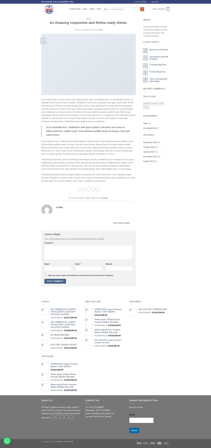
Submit (134, 430)
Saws (85, 9)
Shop (99, 9)
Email (78, 264)
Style (88, 19)
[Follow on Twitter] (166, 2)
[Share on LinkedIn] (97, 189)
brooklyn (147, 103)
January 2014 (149, 152)
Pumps (92, 9)
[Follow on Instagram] (163, 2)
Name (47, 264)
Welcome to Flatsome (158, 50)
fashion (154, 103)
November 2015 (150, 142)
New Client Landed (121, 223)
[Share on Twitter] (84, 189)
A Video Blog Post (157, 72)
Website (109, 264)
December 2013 (150, 157)
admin (100, 30)
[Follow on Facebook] (161, 2)
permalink (104, 198)
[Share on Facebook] (80, 189)
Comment (48, 243)
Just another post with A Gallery (158, 58)
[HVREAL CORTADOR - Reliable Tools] (53, 9)
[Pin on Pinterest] (93, 189)
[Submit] (142, 9)
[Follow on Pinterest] (71, 417)
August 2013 (148, 161)
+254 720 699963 (140, 2)
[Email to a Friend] (89, 189)
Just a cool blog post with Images (158, 80)
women (146, 107)
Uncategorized (149, 128)
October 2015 (149, 147)
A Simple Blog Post (157, 65)
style (161, 103)
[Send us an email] (168, 2)
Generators (75, 9)
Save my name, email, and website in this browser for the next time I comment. (80, 275)
